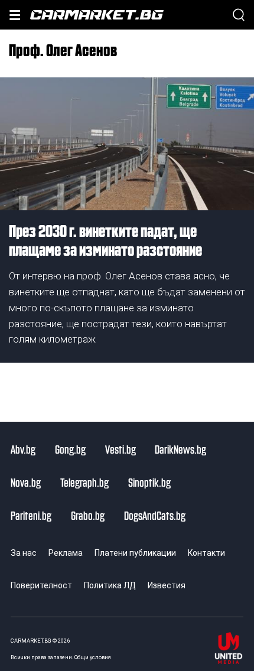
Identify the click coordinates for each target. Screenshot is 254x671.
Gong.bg (70, 448)
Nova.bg (26, 481)
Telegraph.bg (84, 481)
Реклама (65, 553)
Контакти (206, 553)
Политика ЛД (110, 585)
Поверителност (41, 585)
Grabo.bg (88, 515)
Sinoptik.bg (149, 481)
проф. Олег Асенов (63, 49)
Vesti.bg (120, 448)
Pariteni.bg (31, 515)
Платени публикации (135, 553)
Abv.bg (23, 448)
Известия (166, 585)
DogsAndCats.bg (154, 515)
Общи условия (92, 657)
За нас (24, 553)
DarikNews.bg (180, 448)
